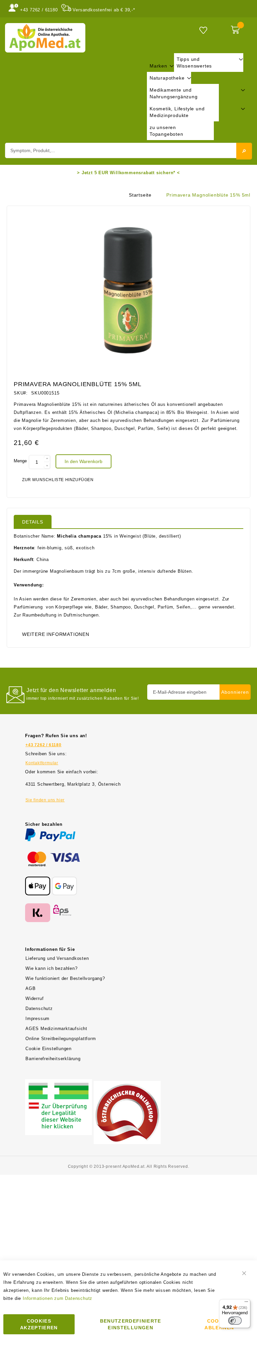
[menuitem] (160, 66)
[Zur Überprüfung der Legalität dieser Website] (58, 1083)
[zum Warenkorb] (240, 28)
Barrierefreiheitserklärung (53, 1058)
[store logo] (45, 37)
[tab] (33, 521)
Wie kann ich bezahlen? (51, 968)
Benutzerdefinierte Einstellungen (130, 1324)
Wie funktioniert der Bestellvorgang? (65, 978)
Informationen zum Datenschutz (57, 1298)
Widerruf (34, 998)
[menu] (196, 96)
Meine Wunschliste (203, 30)
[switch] (235, 1321)
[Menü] (246, 1303)
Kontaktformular (41, 763)
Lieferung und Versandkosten (57, 958)
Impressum (37, 1018)
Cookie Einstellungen (48, 1048)
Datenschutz (39, 1008)
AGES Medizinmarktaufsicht (56, 1028)
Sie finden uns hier (45, 800)
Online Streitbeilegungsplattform (60, 1038)
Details (32, 522)
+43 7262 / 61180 (39, 9)
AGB (30, 988)
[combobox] (128, 150)
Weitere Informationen (55, 634)
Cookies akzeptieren (39, 1324)
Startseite (140, 195)
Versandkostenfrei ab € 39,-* (104, 9)
